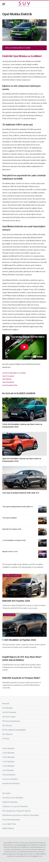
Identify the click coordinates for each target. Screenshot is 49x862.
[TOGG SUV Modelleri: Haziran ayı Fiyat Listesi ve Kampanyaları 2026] (24, 409)
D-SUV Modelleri (8, 757)
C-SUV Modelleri (9, 615)
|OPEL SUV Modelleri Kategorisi (17, 48)
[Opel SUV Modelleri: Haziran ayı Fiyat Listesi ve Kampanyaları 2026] (24, 444)
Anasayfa (5, 703)
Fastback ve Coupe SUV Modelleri (15, 806)
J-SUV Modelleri (8, 770)
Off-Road (5, 739)
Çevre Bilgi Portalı (9, 824)
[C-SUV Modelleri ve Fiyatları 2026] (42, 543)
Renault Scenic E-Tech (10, 551)
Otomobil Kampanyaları (11, 820)
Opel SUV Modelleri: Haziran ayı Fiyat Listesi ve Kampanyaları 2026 (21, 460)
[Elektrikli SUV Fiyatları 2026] (42, 531)
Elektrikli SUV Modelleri (12, 575)
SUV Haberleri (7, 734)
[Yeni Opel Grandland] (42, 520)
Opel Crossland (8, 376)
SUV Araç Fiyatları (9, 717)
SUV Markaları (7, 708)
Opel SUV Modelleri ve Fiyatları (14, 373)
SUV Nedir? (6, 793)
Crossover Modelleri (10, 779)
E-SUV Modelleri (8, 762)
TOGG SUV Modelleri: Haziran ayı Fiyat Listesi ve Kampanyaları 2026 (22, 425)
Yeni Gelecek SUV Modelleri (12, 798)
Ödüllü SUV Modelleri (10, 802)
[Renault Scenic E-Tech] (42, 554)
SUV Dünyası (7, 725)
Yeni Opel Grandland (9, 518)
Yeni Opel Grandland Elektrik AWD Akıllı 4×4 (20, 492)
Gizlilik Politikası (8, 828)
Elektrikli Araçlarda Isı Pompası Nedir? (21, 678)
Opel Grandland (8, 382)
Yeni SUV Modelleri (9, 712)
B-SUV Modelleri (8, 748)
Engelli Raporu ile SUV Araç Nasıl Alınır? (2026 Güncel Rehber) (22, 658)
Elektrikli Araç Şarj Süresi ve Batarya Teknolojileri (20, 815)
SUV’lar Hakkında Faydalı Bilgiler (14, 730)
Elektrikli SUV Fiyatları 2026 (11, 529)
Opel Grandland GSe (10, 385)
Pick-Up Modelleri (8, 775)
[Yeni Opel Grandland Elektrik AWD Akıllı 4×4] (24, 478)
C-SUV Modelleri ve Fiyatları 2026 (14, 540)
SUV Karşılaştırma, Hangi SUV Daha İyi (16, 811)
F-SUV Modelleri (8, 766)
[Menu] (3, 4)
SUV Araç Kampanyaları (11, 721)
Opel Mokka (7, 379)
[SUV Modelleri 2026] (24, 4)
